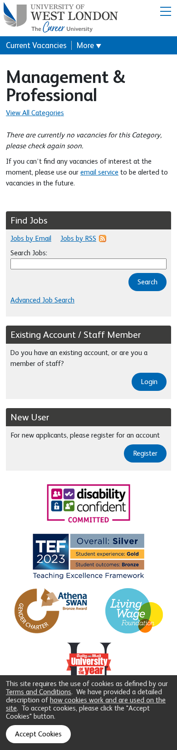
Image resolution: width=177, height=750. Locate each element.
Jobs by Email (30, 238)
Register (145, 453)
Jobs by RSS (78, 238)
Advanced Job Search (42, 300)
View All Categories (35, 113)
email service (99, 172)
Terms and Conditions (38, 692)
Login (149, 382)
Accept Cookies (38, 734)
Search (147, 282)
